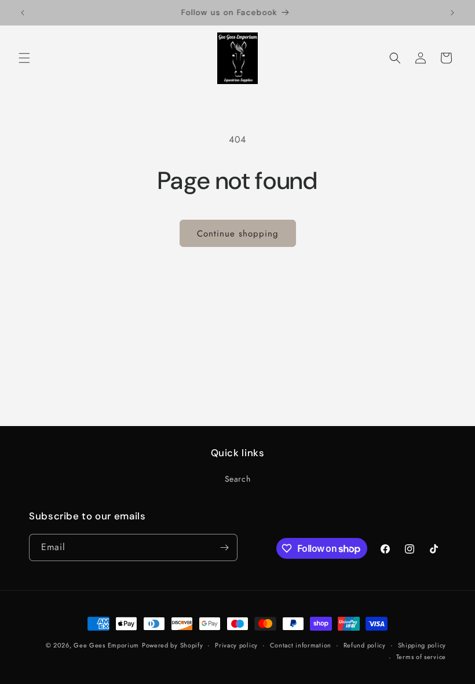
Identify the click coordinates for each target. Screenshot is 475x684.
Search (238, 479)
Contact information (300, 645)
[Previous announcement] (22, 13)
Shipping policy (422, 645)
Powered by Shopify (172, 645)
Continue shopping (238, 233)
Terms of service (421, 656)
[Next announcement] (452, 13)
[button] (24, 58)
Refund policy (365, 645)
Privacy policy (236, 645)
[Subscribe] (224, 547)
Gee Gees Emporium (106, 645)
